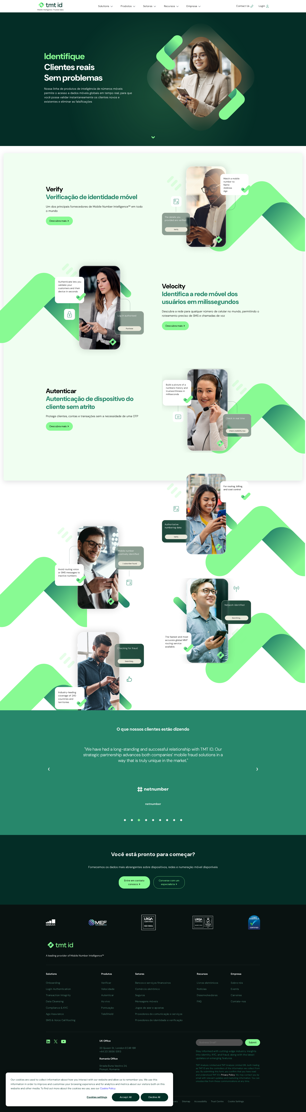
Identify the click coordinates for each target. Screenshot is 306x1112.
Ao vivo (105, 1001)
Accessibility (201, 1101)
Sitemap (186, 1101)
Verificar (106, 982)
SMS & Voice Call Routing (61, 1020)
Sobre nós (237, 982)
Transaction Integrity (58, 995)
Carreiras (236, 995)
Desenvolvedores (207, 995)
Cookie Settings (236, 1101)
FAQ (199, 1001)
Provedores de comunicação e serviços (158, 1014)
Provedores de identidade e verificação (158, 1020)
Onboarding (53, 982)
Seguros (140, 995)
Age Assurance (55, 1014)
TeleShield (107, 1014)
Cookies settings (97, 1097)
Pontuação (107, 1007)
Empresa (191, 6)
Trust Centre (217, 1101)
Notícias (202, 989)
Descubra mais (59, 221)
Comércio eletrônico (147, 989)
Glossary (173, 1101)
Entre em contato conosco (134, 882)
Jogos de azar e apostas (149, 1007)
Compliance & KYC (57, 1007)
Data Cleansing (55, 1001)
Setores (147, 6)
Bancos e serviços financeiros (153, 982)
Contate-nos (238, 1001)
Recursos (169, 6)
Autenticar (107, 995)
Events (235, 989)
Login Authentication (58, 989)
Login (262, 6)
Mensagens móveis (146, 1001)
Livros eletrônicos (207, 982)
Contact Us (243, 6)
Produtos (126, 6)
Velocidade (107, 989)
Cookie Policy (107, 1088)
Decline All (154, 1097)
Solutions (103, 6)
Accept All (125, 1097)
